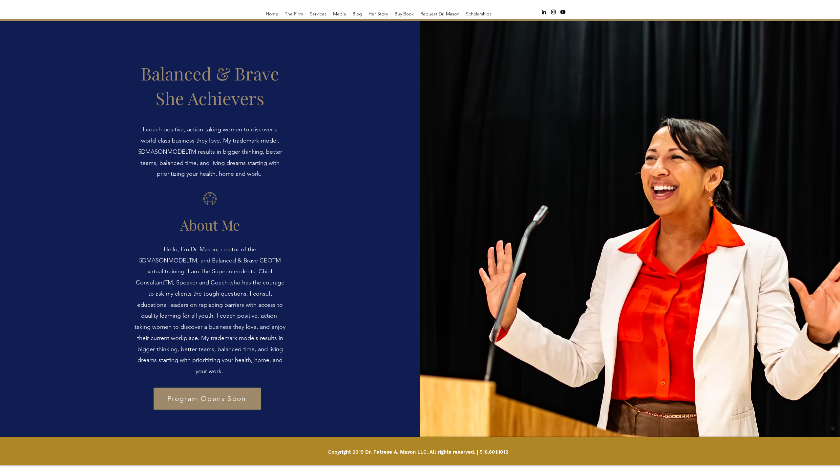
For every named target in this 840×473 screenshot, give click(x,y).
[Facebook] (574, 12)
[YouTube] (563, 12)
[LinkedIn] (544, 12)
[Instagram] (553, 12)
